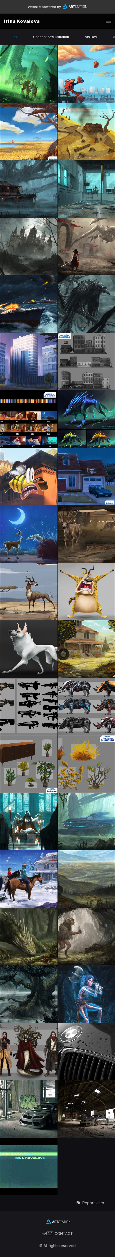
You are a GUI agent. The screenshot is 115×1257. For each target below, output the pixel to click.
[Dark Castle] (28, 221)
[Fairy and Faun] (86, 911)
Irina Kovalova (22, 21)
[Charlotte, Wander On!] (28, 968)
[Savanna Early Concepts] (28, 566)
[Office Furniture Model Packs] (28, 738)
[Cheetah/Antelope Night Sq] (28, 508)
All (15, 37)
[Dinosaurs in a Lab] (86, 163)
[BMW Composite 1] (28, 1083)
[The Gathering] (28, 796)
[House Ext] (86, 451)
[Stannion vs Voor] (86, 508)
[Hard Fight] (86, 221)
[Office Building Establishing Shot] (28, 336)
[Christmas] (28, 853)
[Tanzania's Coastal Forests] (86, 106)
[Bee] (28, 451)
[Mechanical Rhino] (86, 681)
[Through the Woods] (86, 796)
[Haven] (28, 163)
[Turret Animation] (28, 1141)
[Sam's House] (86, 623)
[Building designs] (86, 336)
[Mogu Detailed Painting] (28, 623)
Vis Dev (91, 37)
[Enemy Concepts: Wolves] (86, 393)
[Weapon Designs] (28, 681)
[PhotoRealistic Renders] (86, 1026)
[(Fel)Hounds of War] (28, 48)
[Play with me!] (28, 911)
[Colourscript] (28, 393)
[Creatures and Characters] (28, 1026)
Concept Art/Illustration (51, 37)
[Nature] (86, 853)
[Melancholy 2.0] (86, 48)
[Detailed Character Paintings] (86, 566)
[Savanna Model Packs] (86, 738)
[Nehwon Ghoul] (86, 968)
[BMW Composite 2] (86, 1083)
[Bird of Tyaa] (86, 278)
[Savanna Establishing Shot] (28, 106)
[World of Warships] (28, 278)
